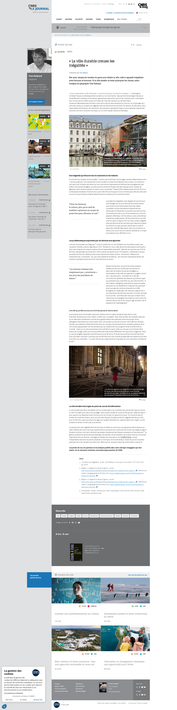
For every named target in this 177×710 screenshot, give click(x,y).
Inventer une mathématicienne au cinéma (77, 613)
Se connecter (96, 4)
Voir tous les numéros (114, 691)
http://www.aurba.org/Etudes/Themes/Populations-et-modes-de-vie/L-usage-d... (109, 470)
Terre (98, 19)
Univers (89, 19)
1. (80, 462)
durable (64, 516)
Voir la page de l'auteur (36, 102)
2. (80, 468)
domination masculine (107, 516)
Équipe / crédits (59, 686)
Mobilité (118, 516)
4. (80, 491)
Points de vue (64, 35)
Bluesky (129, 4)
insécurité (125, 516)
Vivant (59, 19)
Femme (79, 516)
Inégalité (71, 516)
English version (143, 13)
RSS (134, 4)
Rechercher (87, 4)
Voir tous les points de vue (137, 575)
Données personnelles (61, 691)
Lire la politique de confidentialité (13, 693)
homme (85, 516)
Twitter (124, 4)
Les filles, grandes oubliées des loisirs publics (34, 184)
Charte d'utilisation (60, 689)
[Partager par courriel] (73, 522)
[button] (4, 706)
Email (145, 695)
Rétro (69, 52)
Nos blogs (111, 4)
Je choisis (23, 700)
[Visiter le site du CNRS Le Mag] (143, 6)
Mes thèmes (122, 19)
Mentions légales (81, 691)
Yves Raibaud (83, 73)
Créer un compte (142, 703)
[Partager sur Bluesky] (142, 695)
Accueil (57, 35)
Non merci (9, 700)
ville (58, 516)
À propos (57, 684)
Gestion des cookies (103, 703)
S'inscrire (104, 4)
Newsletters (79, 684)
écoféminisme (94, 516)
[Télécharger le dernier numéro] (102, 687)
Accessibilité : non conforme (118, 703)
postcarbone (134, 516)
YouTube (132, 4)
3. (80, 479)
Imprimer (139, 45)
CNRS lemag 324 (113, 686)
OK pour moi (37, 700)
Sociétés (79, 19)
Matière (68, 19)
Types (139, 19)
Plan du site (79, 689)
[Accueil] (38, 8)
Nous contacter (80, 686)
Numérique (109, 19)
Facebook (127, 4)
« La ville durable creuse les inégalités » (80, 35)
